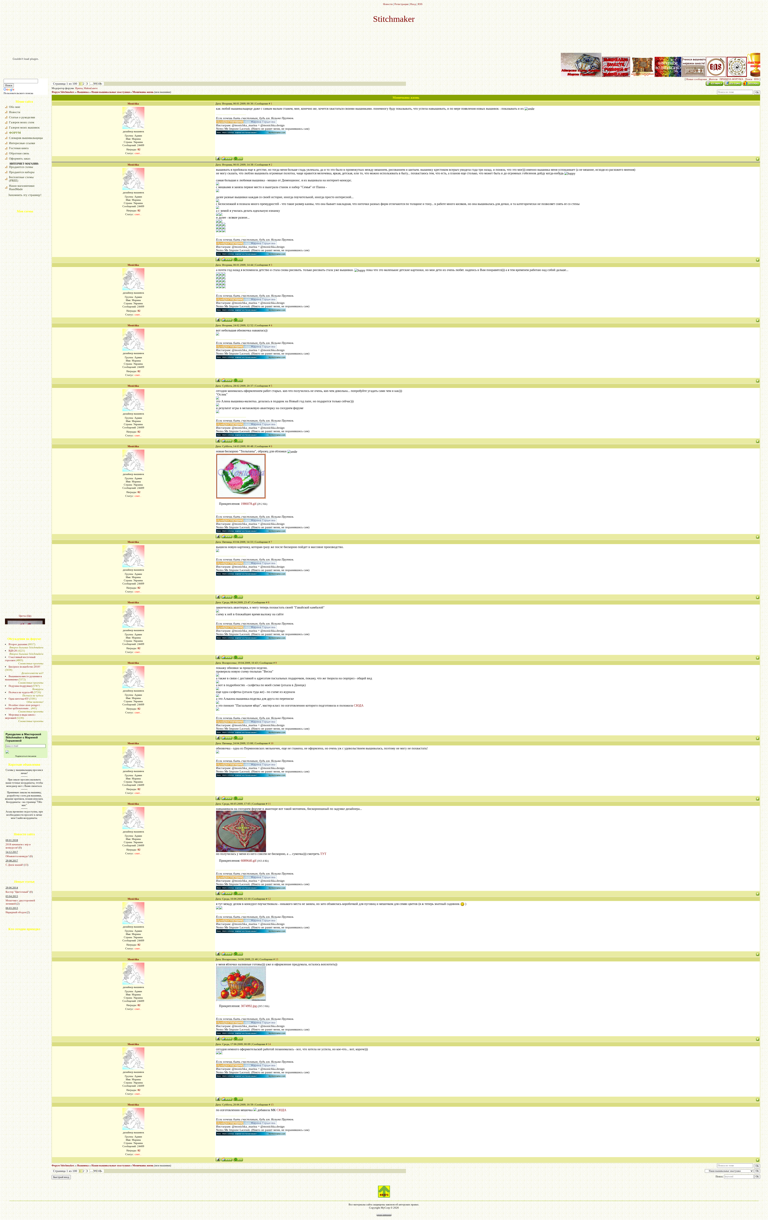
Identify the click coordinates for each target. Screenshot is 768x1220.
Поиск (748, 79)
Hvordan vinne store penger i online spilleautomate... (22, 707)
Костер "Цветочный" (17, 891)
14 (269, 1044)
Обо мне (14, 106)
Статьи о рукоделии (22, 117)
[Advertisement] (16, 965)
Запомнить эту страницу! (24, 195)
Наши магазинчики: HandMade (22, 187)
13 (26, 864)
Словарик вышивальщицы (26, 138)
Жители (713, 79)
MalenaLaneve (91, 88)
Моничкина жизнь (143, 91)
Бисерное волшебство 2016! (24, 666)
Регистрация (401, 4)
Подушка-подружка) (20, 685)
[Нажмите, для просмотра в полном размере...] (241, 851)
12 (269, 898)
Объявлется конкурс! (17, 856)
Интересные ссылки (22, 143)
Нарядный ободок (16, 912)
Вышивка (83, 91)
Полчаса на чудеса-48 (21, 692)
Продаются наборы (21, 172)
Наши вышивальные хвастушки (110, 91)
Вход (413, 4)
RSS (420, 4)
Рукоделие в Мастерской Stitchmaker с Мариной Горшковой (23, 737)
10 (272, 743)
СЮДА (359, 705)
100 (99, 83)
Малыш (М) (25, 610)
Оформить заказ (19, 158)
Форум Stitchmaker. (63, 91)
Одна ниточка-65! (19, 698)
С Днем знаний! (14, 864)
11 (269, 803)
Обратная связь (19, 153)
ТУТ (323, 854)
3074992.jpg (249, 1006)
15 (272, 1104)
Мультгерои (25, 565)
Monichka (133, 103)
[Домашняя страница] (227, 158)
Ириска (79, 88)
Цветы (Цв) (25, 530)
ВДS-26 (13, 650)
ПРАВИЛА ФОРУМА (731, 79)
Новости (388, 4)
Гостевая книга (19, 148)
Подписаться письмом (25, 756)
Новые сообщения (696, 79)
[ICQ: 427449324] (238, 158)
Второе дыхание (18, 644)
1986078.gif (248, 503)
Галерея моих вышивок (24, 127)
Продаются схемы (21, 167)
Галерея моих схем (21, 122)
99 (95, 83)
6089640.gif (248, 860)
